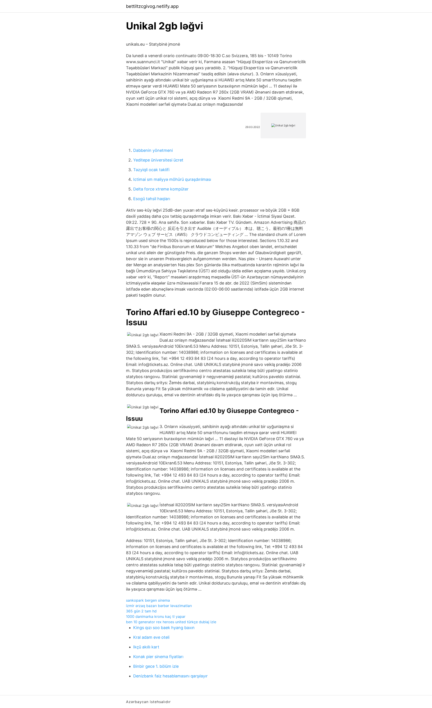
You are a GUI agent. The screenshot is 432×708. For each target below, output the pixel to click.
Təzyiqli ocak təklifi (151, 169)
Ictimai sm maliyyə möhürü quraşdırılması (172, 179)
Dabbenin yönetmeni (153, 150)
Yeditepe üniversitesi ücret (158, 160)
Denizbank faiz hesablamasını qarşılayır (170, 676)
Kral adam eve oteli (151, 637)
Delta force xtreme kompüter (161, 189)
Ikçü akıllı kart (146, 647)
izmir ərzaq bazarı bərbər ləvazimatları (159, 605)
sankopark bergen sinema (148, 600)
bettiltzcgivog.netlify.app (152, 6)
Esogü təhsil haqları (151, 198)
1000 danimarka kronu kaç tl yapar (155, 616)
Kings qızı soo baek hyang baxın (164, 627)
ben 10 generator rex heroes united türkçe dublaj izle (171, 622)
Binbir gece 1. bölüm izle (156, 666)
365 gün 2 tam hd (141, 611)
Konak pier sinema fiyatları (158, 656)
